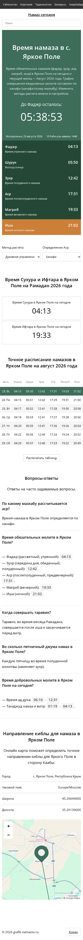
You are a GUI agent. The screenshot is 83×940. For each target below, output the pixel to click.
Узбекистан (10, 4)
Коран (73, 932)
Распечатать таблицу (41, 458)
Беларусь (60, 4)
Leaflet (57, 898)
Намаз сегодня (41, 14)
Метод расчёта (13, 247)
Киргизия (26, 4)
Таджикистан (43, 4)
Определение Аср (56, 247)
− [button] (8, 834)
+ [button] (8, 825)
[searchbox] (41, 23)
